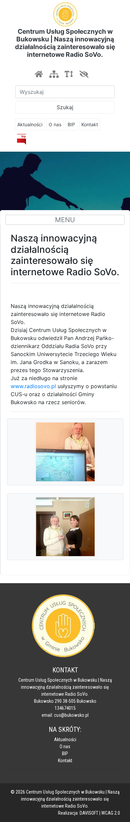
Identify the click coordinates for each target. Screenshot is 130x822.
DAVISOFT (89, 813)
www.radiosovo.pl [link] (33, 386)
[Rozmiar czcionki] (68, 74)
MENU (65, 220)
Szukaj (65, 107)
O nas (55, 124)
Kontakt (89, 124)
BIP (71, 124)
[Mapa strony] (53, 74)
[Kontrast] (83, 74)
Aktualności (29, 124)
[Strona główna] (38, 74)
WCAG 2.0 (110, 813)
